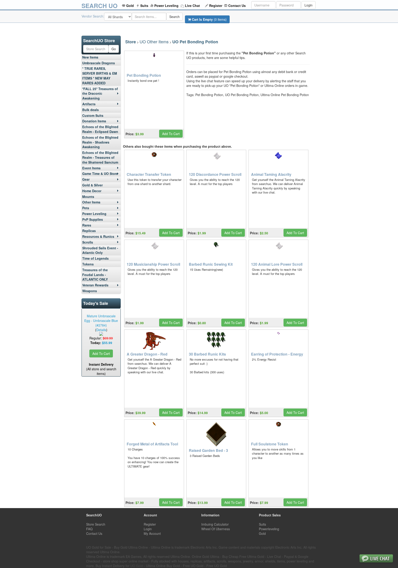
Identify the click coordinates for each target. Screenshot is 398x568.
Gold (130, 5)
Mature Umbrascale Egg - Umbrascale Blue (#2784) (101, 320)
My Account (152, 533)
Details (101, 329)
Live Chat (192, 5)
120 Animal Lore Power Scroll (276, 264)
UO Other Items (154, 41)
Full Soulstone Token (269, 444)
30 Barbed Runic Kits (207, 354)
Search (174, 16)
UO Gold (136, 565)
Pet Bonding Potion (144, 75)
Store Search (95, 524)
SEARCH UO (99, 5)
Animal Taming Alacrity (271, 174)
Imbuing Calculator (215, 524)
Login (308, 5)
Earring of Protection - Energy (277, 354)
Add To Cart (101, 353)
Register (215, 5)
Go (113, 49)
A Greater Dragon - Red (147, 354)
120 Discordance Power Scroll (215, 174)
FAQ (89, 529)
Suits (144, 5)
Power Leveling (166, 5)
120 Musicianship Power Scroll (153, 264)
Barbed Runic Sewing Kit (211, 264)
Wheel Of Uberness (215, 529)
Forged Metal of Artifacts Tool (152, 444)
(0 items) (209, 19)
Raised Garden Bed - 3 (208, 450)
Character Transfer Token (149, 174)
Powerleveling (269, 529)
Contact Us (237, 5)
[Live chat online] (376, 558)
